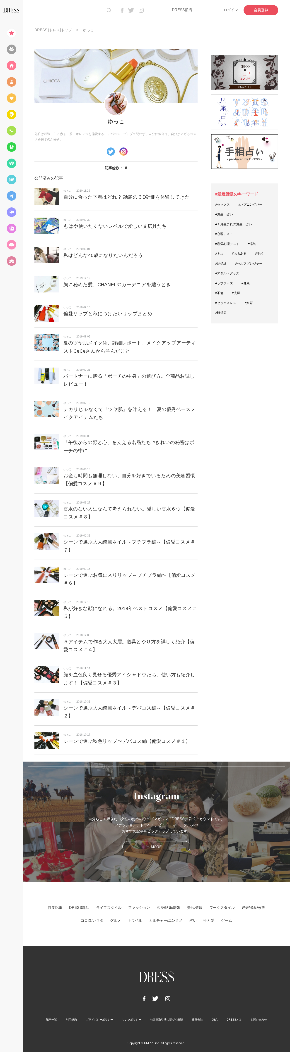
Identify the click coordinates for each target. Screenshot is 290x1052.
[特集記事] (11, 33)
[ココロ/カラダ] (11, 163)
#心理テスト (224, 234)
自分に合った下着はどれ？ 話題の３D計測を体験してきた (126, 196)
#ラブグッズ (224, 283)
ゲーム (226, 920)
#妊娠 (249, 303)
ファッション (139, 908)
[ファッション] (11, 82)
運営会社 (197, 1019)
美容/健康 (195, 908)
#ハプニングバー (250, 204)
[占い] (11, 228)
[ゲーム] (11, 261)
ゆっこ (67, 190)
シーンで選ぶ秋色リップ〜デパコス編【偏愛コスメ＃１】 (126, 741)
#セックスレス (225, 303)
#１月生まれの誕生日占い (233, 224)
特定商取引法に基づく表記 (166, 1019)
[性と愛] (11, 245)
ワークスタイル (222, 908)
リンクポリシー (131, 1019)
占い (193, 920)
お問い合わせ (259, 1019)
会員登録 (261, 10)
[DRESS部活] (11, 49)
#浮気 (252, 244)
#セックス (222, 204)
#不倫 (219, 293)
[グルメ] (11, 179)
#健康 (246, 283)
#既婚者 (221, 312)
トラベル (135, 920)
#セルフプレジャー (248, 263)
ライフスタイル (108, 908)
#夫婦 (236, 293)
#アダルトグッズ (227, 273)
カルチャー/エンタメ (166, 920)
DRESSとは (234, 1019)
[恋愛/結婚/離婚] (11, 98)
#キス (219, 253)
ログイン (231, 10)
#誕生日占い (224, 214)
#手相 (259, 253)
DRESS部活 (182, 10)
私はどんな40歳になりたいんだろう (103, 255)
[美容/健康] (11, 114)
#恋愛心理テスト (227, 244)
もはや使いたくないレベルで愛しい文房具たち (115, 226)
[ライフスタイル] (11, 65)
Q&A (215, 1019)
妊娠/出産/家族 (253, 908)
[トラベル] (11, 196)
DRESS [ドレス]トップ (53, 30)
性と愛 (208, 920)
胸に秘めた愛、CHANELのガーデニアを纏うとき (117, 284)
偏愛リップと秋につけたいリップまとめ (107, 313)
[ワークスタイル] (11, 131)
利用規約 (71, 1019)
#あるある (239, 253)
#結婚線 (221, 263)
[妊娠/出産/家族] (11, 147)
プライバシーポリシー (99, 1019)
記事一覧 (51, 1019)
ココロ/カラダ (92, 920)
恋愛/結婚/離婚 (168, 908)
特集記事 (55, 908)
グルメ (115, 920)
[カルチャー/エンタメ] (11, 212)
